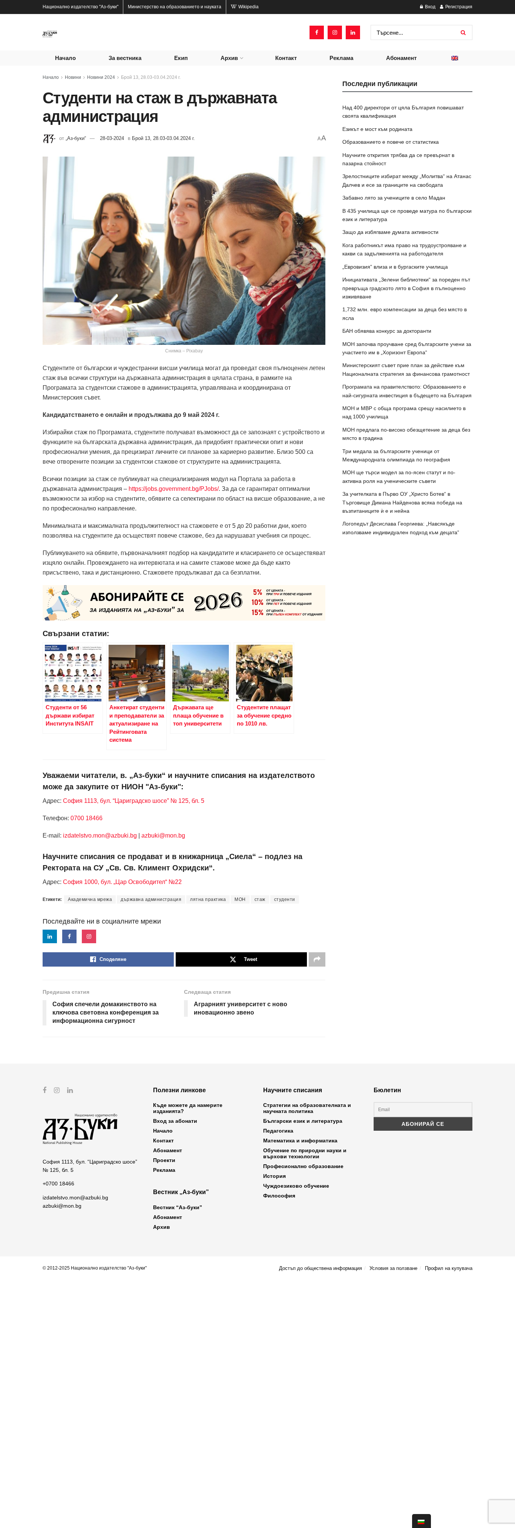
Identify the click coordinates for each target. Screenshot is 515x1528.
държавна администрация (151, 899)
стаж (259, 899)
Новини (73, 77)
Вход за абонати (175, 1121)
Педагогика (278, 1131)
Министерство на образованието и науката (174, 6)
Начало (65, 58)
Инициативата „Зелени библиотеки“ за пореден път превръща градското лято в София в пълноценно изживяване (406, 288)
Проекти (164, 1160)
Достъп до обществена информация (320, 1268)
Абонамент (401, 58)
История (274, 1176)
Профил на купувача (448, 1268)
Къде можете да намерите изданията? (187, 1108)
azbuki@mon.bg (163, 835)
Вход (429, 6)
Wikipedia (248, 6)
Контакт (286, 58)
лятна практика (208, 899)
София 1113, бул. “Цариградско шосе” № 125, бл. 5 (132, 801)
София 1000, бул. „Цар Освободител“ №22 (122, 882)
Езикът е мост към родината (377, 129)
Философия (279, 1196)
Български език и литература (302, 1121)
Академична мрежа (90, 899)
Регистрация (458, 6)
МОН (240, 899)
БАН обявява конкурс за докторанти (386, 331)
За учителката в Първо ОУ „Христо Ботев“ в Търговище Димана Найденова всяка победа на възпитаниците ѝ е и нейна (402, 502)
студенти (284, 899)
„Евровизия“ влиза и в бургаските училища (395, 267)
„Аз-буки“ (76, 138)
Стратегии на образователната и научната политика (307, 1108)
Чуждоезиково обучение (296, 1186)
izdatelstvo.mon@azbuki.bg (100, 835)
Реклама (341, 58)
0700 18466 (87, 818)
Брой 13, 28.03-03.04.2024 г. (151, 77)
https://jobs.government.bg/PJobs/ (174, 489)
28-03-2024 (112, 138)
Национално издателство (80, 6)
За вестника (125, 58)
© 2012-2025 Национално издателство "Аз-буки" (95, 1268)
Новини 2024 (101, 77)
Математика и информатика (300, 1141)
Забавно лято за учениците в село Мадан (393, 198)
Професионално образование (303, 1166)
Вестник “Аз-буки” (177, 1207)
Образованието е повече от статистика (390, 142)
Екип (181, 58)
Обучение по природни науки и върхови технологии (304, 1153)
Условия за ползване (393, 1268)
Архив (229, 58)
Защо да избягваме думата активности (390, 232)
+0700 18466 (58, 1184)
